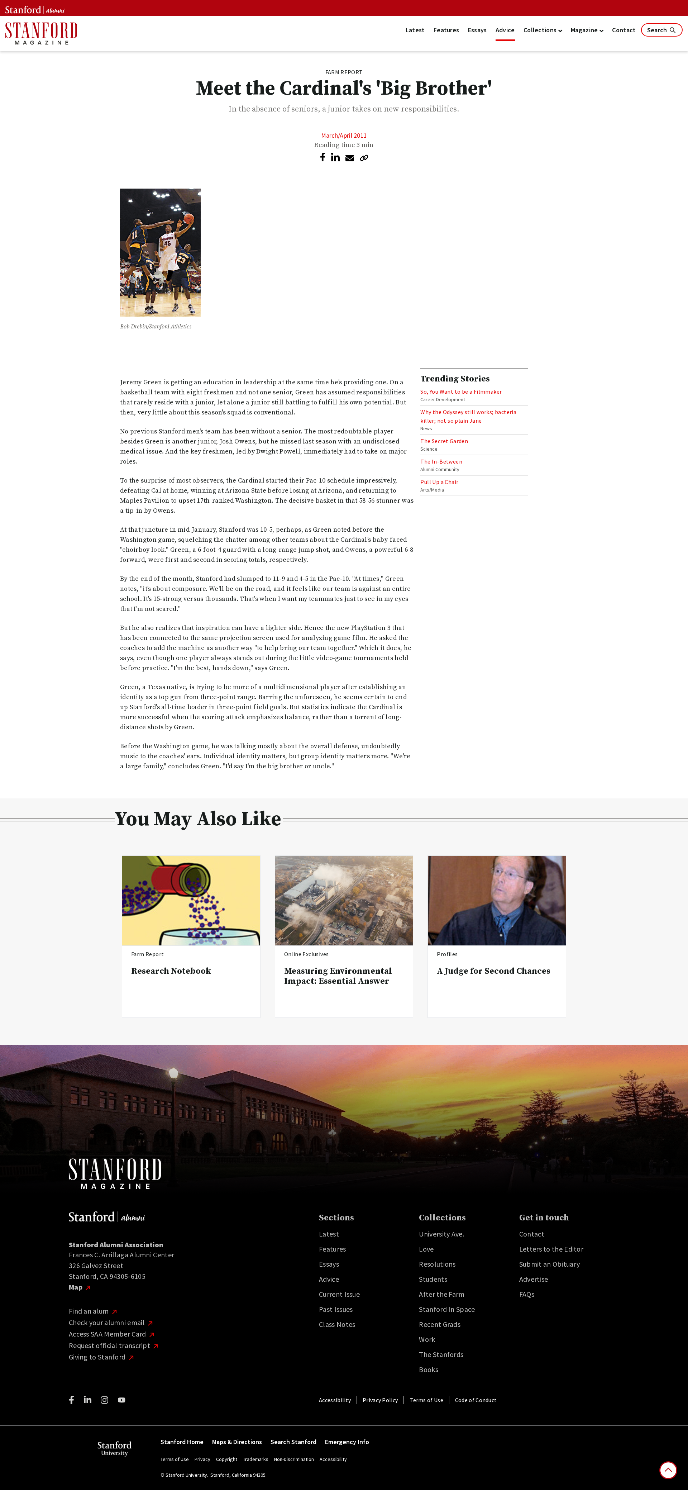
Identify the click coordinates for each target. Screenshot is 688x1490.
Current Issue (339, 1294)
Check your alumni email (107, 1322)
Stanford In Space (447, 1309)
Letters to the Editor (551, 1248)
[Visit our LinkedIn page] (87, 1400)
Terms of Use (426, 1400)
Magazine (585, 30)
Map (76, 1286)
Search (658, 30)
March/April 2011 (344, 135)
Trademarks (255, 1459)
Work (427, 1339)
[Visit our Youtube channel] (121, 1400)
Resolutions (437, 1263)
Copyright (226, 1459)
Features (446, 30)
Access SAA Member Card (108, 1333)
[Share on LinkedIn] (335, 157)
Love (426, 1248)
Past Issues (336, 1309)
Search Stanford (293, 1442)
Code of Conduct (476, 1400)
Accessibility (335, 1400)
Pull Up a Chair (439, 481)
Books (428, 1369)
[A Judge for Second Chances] (497, 901)
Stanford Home (182, 1442)
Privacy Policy (380, 1400)
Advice (505, 30)
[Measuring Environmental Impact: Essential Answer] (344, 901)
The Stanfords (441, 1354)
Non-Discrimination (294, 1459)
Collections (541, 30)
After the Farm (441, 1294)
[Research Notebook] (191, 901)
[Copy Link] (364, 158)
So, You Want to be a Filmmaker (461, 391)
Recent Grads (439, 1324)
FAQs (526, 1294)
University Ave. (441, 1233)
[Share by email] (349, 158)
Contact (624, 30)
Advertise (533, 1279)
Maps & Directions (237, 1442)
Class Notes (337, 1324)
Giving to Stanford (98, 1356)
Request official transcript (110, 1345)
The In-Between (441, 461)
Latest (415, 30)
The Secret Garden (444, 441)
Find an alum (89, 1310)
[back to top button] (668, 1470)
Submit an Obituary (549, 1263)
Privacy (202, 1459)
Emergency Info (347, 1442)
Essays (477, 30)
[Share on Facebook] (322, 157)
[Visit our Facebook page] (71, 1400)
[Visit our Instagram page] (104, 1400)
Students (433, 1279)
